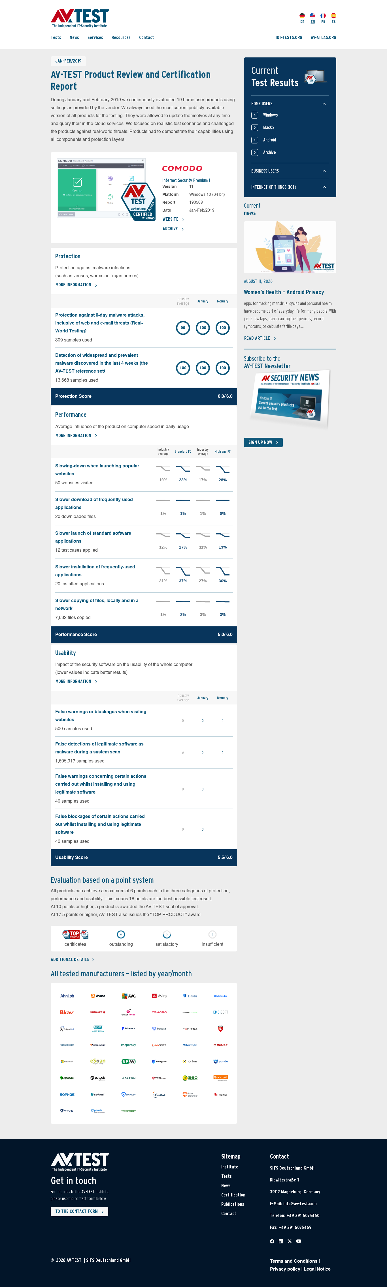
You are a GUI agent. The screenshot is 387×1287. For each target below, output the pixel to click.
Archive (170, 228)
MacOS (268, 127)
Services (95, 37)
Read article (257, 338)
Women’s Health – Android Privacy (284, 292)
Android (269, 140)
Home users (261, 103)
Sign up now (260, 442)
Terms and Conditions (294, 1261)
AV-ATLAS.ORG (323, 37)
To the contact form (76, 1211)
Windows (270, 115)
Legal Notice (317, 1269)
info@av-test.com (300, 1203)
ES (334, 22)
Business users (265, 171)
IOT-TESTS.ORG (289, 37)
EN (313, 22)
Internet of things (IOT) (273, 187)
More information (73, 284)
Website (170, 219)
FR (323, 22)
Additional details (70, 959)
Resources (121, 37)
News (74, 37)
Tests (56, 37)
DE (302, 22)
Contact (146, 37)
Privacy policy (285, 1269)
